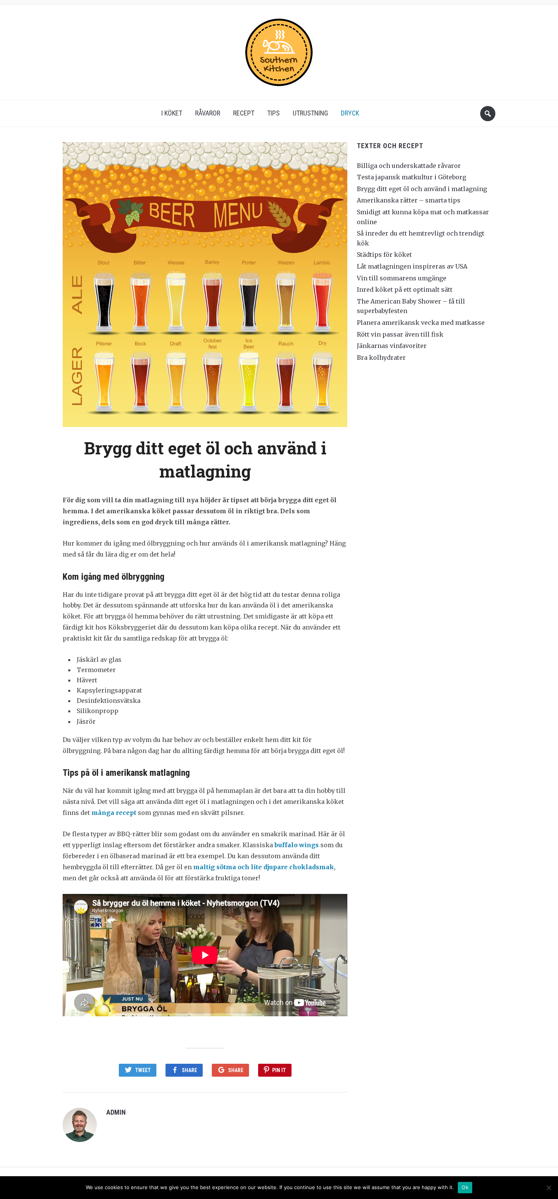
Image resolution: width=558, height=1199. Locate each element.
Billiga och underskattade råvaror (409, 165)
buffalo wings (296, 845)
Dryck (350, 113)
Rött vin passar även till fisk (400, 334)
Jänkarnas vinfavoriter (392, 346)
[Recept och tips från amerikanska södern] (279, 50)
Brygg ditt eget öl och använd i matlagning (422, 189)
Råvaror (207, 113)
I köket (171, 113)
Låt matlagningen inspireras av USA (412, 266)
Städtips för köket (384, 254)
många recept (113, 812)
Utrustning (310, 113)
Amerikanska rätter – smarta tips (408, 200)
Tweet (143, 1070)
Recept (243, 113)
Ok (465, 1187)
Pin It (279, 1070)
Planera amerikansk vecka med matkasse (421, 322)
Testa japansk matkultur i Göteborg (411, 177)
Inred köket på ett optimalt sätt (404, 289)
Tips (273, 113)
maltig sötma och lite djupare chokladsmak (263, 867)
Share (189, 1070)
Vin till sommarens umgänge (401, 278)
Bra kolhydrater (381, 357)
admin (116, 1112)
